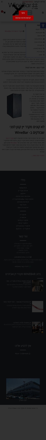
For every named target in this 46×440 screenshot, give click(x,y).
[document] (23, 220)
